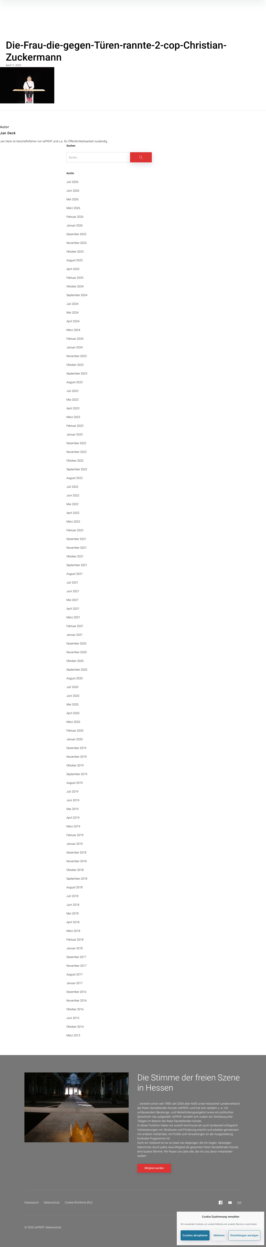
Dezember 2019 (76, 748)
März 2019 (73, 826)
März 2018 (73, 931)
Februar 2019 (74, 835)
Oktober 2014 (75, 1026)
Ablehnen (219, 1235)
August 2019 (74, 783)
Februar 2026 (74, 216)
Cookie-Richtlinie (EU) (78, 1202)
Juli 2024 (72, 304)
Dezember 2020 (76, 643)
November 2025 (76, 243)
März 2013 (73, 1035)
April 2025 (72, 269)
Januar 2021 (74, 634)
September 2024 (76, 295)
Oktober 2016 (75, 1009)
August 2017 (74, 974)
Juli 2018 (72, 896)
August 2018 (74, 887)
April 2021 (72, 608)
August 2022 (74, 478)
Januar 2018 (74, 948)
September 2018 (76, 878)
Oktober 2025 (75, 251)
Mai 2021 (72, 600)
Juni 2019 (72, 800)
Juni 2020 (72, 695)
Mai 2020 (72, 704)
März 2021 (73, 617)
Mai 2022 (72, 504)
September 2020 (76, 669)
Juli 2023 (72, 391)
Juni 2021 (72, 591)
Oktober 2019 (75, 765)
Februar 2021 (74, 626)
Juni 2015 (72, 1018)
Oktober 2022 (75, 460)
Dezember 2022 (76, 443)
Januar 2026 (74, 225)
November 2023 (76, 356)
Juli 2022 (72, 486)
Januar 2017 (74, 983)
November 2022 (76, 452)
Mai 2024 (72, 312)
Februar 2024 (74, 338)
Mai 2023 (72, 399)
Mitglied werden (154, 1168)
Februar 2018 (74, 939)
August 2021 (74, 574)
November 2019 (76, 756)
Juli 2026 (72, 182)
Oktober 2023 (75, 364)
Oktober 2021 (75, 556)
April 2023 (72, 408)
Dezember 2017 (76, 957)
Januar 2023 (74, 434)
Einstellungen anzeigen (244, 1235)
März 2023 (73, 417)
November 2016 (76, 1000)
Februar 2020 (74, 730)
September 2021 (76, 565)
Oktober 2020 (75, 661)
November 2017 (76, 965)
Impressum (31, 1202)
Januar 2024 (74, 347)
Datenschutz (52, 1202)
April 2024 (72, 321)
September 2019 (76, 774)
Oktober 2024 (75, 286)
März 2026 (73, 208)
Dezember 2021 (76, 539)
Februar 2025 (74, 277)
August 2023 (74, 382)
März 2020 (73, 722)
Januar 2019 (74, 843)
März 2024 (73, 330)
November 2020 (76, 652)
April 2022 (72, 513)
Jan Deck (8, 133)
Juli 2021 (72, 582)
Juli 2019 (72, 791)
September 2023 (76, 373)
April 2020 (72, 713)
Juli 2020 (72, 687)
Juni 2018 (72, 904)
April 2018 (72, 922)
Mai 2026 (72, 199)
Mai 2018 (72, 913)
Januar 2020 (74, 739)
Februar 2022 (74, 530)
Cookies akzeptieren (195, 1235)
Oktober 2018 (75, 870)
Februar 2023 (74, 425)
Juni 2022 (72, 495)
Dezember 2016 (76, 992)
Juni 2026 (72, 190)
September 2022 (76, 469)
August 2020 (74, 678)
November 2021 (76, 547)
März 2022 (73, 521)
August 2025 (74, 260)
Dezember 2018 (76, 852)
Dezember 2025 (76, 234)
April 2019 (72, 817)
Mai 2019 (72, 809)
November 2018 (76, 861)
